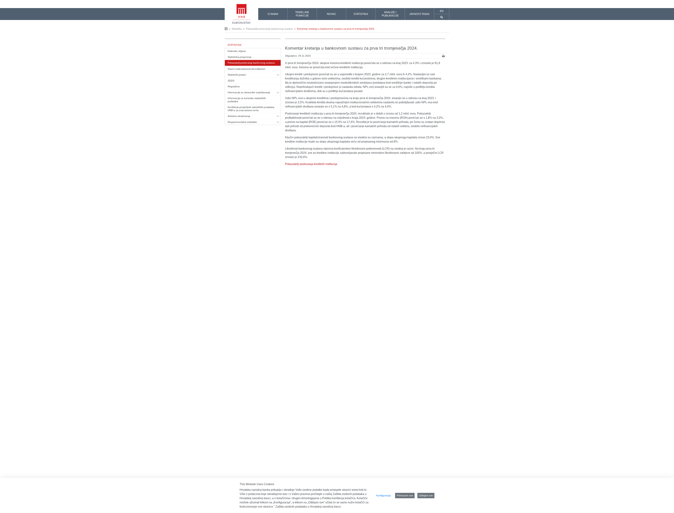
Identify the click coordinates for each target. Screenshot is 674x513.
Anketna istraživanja (239, 116)
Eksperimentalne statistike (242, 122)
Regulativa (234, 86)
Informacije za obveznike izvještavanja (249, 92)
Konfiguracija (383, 495)
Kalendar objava (237, 51)
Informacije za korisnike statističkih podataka (247, 100)
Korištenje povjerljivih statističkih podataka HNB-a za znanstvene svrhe (251, 109)
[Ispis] (443, 56)
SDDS (231, 80)
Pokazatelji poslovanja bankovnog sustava (269, 28)
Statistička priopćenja (239, 57)
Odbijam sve (426, 495)
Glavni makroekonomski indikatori (246, 69)
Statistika (237, 28)
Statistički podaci (237, 74)
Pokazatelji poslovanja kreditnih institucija (311, 164)
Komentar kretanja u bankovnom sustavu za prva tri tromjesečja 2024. (336, 28)
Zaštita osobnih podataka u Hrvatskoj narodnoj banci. (308, 506)
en (442, 10)
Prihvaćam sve (405, 495)
